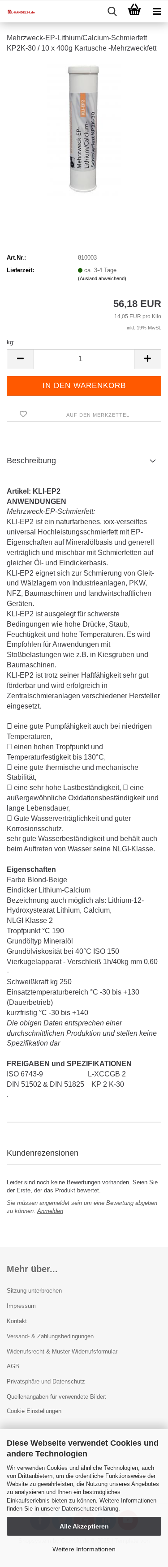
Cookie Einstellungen (34, 1411)
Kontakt (17, 1321)
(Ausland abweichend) (102, 278)
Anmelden (50, 1211)
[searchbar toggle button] (112, 11)
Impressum (21, 1305)
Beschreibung (31, 460)
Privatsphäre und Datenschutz (46, 1381)
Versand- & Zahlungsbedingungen (50, 1336)
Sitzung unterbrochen (34, 1290)
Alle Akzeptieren (84, 1526)
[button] (20, 359)
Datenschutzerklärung (90, 1508)
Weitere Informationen (84, 1549)
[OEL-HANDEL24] (18, 11)
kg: (11, 342)
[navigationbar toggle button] (157, 11)
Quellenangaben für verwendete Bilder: (57, 1396)
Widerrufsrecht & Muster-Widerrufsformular (62, 1351)
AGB (13, 1366)
